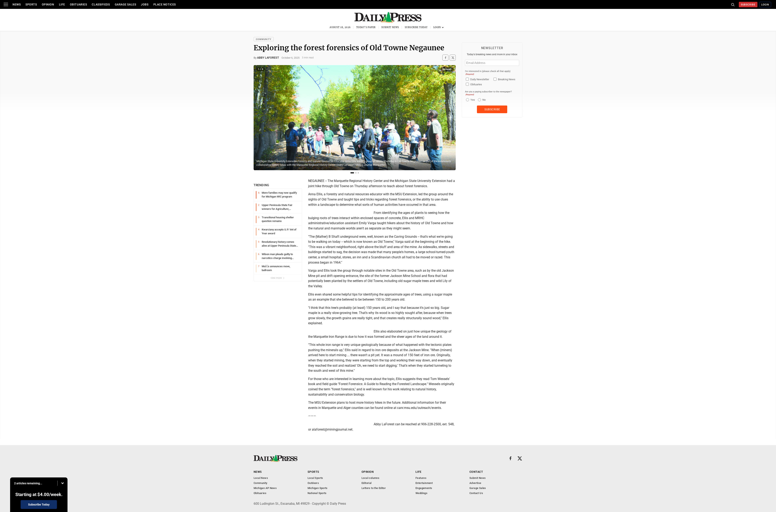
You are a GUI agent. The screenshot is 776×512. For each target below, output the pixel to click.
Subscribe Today (416, 27)
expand (447, 69)
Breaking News (506, 79)
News (17, 4)
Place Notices (164, 4)
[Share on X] (452, 57)
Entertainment (424, 483)
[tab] (352, 172)
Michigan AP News (265, 488)
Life (62, 4)
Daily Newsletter (479, 79)
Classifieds (101, 4)
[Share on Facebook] (445, 57)
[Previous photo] (259, 117)
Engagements (423, 488)
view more (276, 278)
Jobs (144, 4)
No (484, 99)
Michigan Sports (318, 488)
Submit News (390, 27)
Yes (472, 99)
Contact (476, 471)
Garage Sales (125, 4)
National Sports (317, 493)
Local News (261, 477)
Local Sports (315, 477)
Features (420, 477)
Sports (31, 4)
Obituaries (78, 4)
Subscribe (748, 4)
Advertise (475, 483)
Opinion (48, 4)
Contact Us (476, 493)
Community (263, 39)
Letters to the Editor (374, 488)
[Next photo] (449, 117)
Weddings (421, 493)
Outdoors (313, 483)
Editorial (367, 483)
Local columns (370, 477)
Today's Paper (366, 27)
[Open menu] (6, 4)
